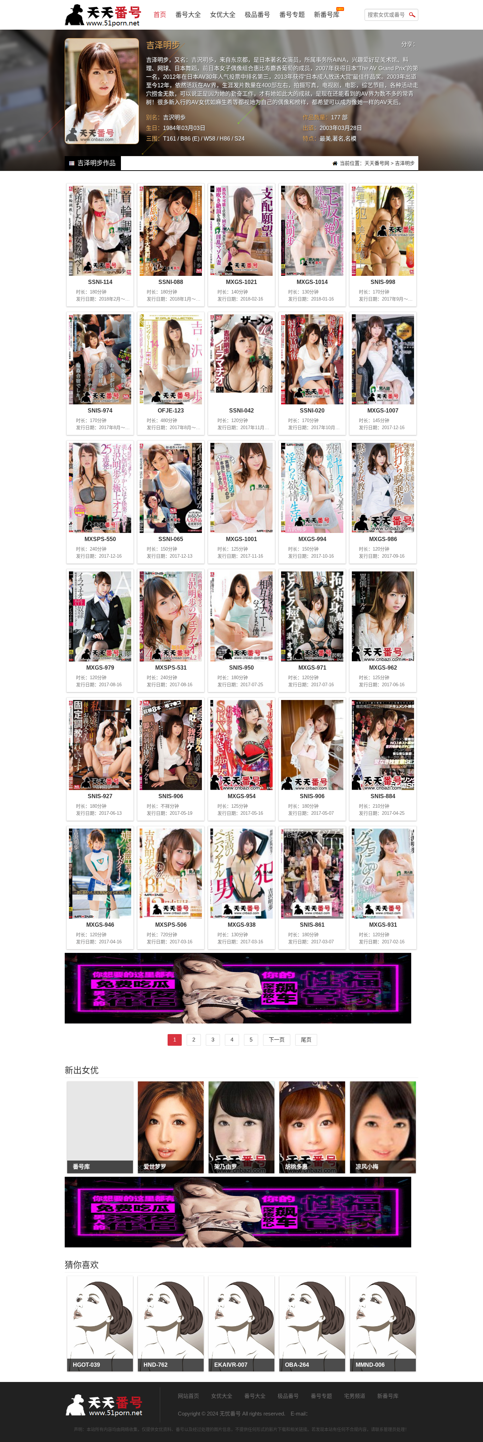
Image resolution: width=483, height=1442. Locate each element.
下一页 (277, 1040)
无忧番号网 (103, 1405)
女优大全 (222, 14)
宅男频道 (354, 1396)
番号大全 (188, 14)
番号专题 (292, 14)
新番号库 (326, 14)
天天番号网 (377, 163)
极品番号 (257, 14)
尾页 (306, 1040)
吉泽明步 (405, 163)
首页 (159, 14)
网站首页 (188, 1396)
